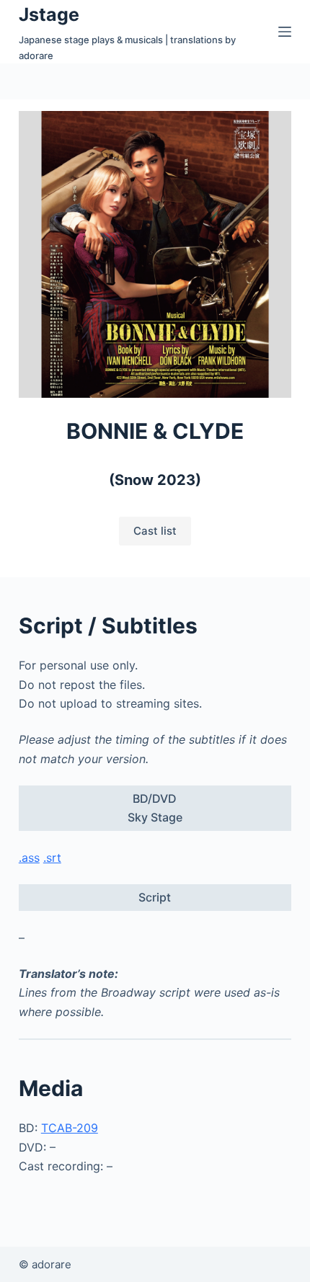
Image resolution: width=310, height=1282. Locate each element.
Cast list (155, 531)
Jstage (49, 14)
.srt (52, 857)
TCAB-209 (69, 1128)
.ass (29, 857)
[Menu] (284, 31)
